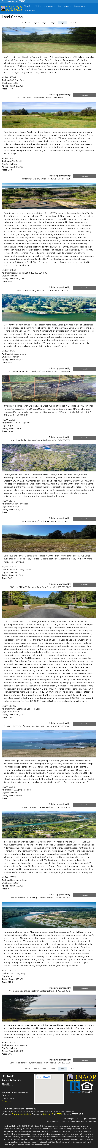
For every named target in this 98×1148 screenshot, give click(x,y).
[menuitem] (27, 6)
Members (48, 6)
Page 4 (54, 23)
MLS (37, 6)
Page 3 (45, 23)
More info (84, 95)
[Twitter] (24, 1)
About (27, 6)
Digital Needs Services (21, 1114)
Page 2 (36, 23)
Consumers (79, 6)
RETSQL (58, 1114)
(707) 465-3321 (12, 1)
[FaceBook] (22, 1)
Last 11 (71, 23)
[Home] (11, 8)
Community (63, 6)
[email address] (20, 1)
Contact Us (29, 11)
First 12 (27, 23)
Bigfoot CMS (47, 1114)
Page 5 (62, 23)
